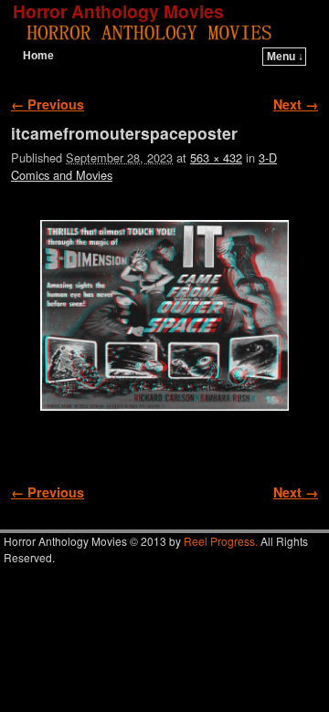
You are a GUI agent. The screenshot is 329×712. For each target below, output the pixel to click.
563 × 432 (216, 157)
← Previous (47, 104)
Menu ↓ (285, 56)
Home (38, 55)
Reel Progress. (221, 541)
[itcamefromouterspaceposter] (164, 315)
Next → (295, 104)
